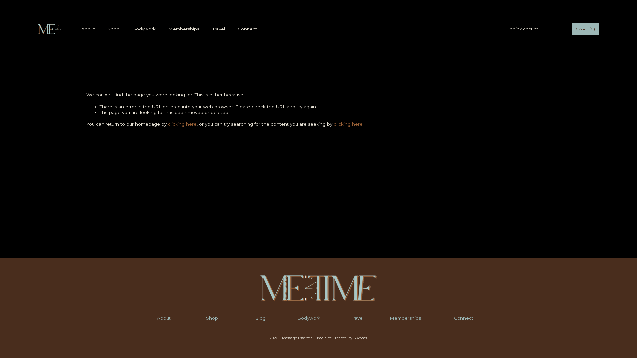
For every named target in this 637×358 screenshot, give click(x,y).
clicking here (182, 124)
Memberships (183, 28)
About (88, 28)
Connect (247, 28)
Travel (218, 28)
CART (585, 28)
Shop (114, 28)
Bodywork (144, 28)
